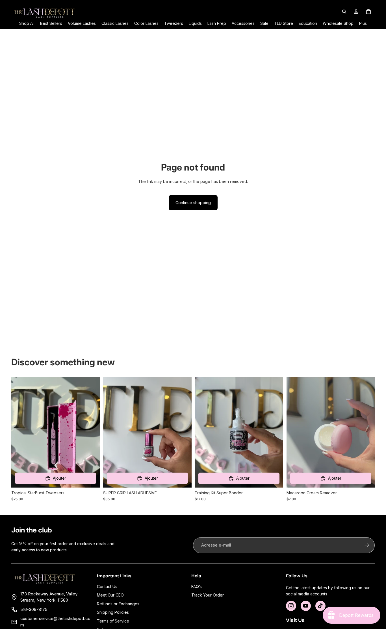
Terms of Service (113, 621)
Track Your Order (207, 595)
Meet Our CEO (110, 595)
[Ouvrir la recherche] (344, 11)
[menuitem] (363, 23)
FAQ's (196, 586)
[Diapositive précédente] (111, 432)
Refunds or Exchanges (118, 603)
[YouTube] (306, 606)
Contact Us (107, 586)
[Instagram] (291, 606)
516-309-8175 (33, 609)
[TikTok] (320, 606)
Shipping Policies (113, 612)
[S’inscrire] (366, 545)
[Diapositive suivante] (182, 432)
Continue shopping (193, 202)
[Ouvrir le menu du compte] (356, 11)
